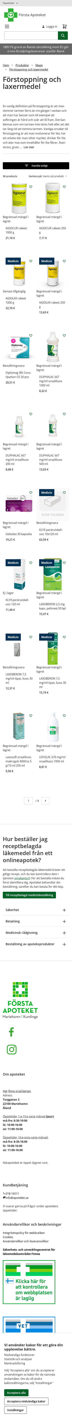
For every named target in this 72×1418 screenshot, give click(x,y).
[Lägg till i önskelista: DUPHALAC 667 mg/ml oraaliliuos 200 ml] (30, 414)
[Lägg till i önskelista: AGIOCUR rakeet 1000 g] (30, 186)
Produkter (22, 65)
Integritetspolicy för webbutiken (24, 1233)
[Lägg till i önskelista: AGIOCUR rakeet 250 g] (64, 186)
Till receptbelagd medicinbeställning (29, 895)
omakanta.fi (22, 878)
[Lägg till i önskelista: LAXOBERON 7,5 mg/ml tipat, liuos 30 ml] (30, 637)
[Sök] (63, 35)
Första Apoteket (32, 14)
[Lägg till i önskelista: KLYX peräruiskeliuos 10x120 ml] (64, 492)
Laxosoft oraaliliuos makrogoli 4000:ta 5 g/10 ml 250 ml (18, 761)
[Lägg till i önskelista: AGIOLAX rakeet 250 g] (64, 261)
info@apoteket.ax (17, 1198)
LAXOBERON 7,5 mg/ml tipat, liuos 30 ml (19, 678)
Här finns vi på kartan (17, 1091)
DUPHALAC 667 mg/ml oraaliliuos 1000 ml (50, 381)
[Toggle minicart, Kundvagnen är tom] (65, 26)
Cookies (8, 1237)
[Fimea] (36, 1282)
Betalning (13, 921)
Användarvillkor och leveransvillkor (26, 1241)
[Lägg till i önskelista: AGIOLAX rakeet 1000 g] (30, 261)
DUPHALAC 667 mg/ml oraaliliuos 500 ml (50, 459)
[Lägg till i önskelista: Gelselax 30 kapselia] (30, 492)
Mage (39, 65)
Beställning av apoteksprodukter (30, 944)
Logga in (51, 26)
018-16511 (12, 1193)
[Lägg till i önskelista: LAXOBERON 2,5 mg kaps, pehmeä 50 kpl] (64, 562)
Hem (6, 65)
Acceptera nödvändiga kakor (26, 1401)
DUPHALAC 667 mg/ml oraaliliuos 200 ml (17, 459)
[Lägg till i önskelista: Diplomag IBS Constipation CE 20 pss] (30, 335)
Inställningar (15, 1410)
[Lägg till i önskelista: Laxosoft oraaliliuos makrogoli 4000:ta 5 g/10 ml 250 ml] (30, 715)
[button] (36, 165)
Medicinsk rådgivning (22, 932)
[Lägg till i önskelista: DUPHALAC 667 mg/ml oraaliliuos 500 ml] (64, 414)
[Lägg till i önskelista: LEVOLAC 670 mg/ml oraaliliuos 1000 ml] (64, 715)
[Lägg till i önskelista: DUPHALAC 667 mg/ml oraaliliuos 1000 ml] (64, 335)
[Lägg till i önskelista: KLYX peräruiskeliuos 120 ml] (30, 562)
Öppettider (8, 3)
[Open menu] (7, 26)
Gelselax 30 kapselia (19, 534)
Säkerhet (12, 910)
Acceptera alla (16, 1393)
